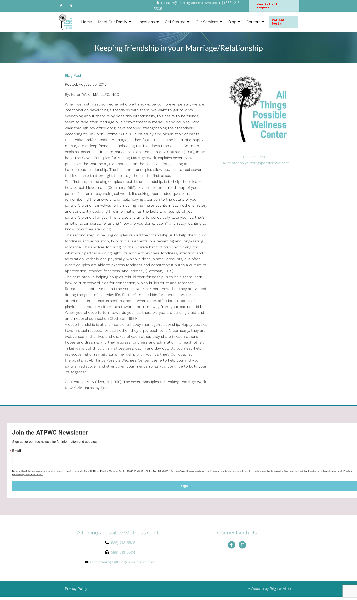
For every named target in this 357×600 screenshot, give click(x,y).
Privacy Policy (76, 589)
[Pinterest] (71, 5)
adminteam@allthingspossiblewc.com (256, 163)
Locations (146, 22)
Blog (232, 22)
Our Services (207, 22)
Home (86, 22)
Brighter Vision (281, 589)
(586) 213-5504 (122, 552)
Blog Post (73, 75)
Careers (253, 22)
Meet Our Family (112, 22)
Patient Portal (278, 21)
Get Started (175, 22)
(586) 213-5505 (256, 157)
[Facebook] (61, 5)
